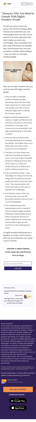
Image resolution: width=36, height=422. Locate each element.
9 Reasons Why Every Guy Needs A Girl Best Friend (17, 292)
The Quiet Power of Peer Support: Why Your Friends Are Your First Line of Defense (13, 301)
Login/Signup (24, 3)
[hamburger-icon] (31, 4)
